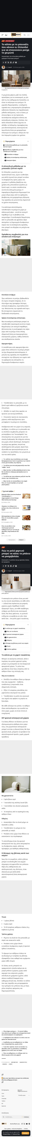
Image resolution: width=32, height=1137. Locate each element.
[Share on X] (8, 62)
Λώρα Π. (10, 67)
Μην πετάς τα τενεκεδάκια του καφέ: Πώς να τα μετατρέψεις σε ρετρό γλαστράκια (14, 482)
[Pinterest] (29, 1124)
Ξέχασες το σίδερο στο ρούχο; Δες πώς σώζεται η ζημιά (10, 508)
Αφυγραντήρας (11, 160)
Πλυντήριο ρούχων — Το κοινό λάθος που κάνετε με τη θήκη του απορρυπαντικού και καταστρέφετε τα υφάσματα (16, 1033)
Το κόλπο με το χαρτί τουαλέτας (15, 628)
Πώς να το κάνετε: (12, 631)
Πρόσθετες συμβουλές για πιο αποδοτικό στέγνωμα (13, 150)
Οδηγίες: (9, 640)
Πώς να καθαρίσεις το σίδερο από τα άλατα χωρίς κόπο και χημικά (14, 1054)
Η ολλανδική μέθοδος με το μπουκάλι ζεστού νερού (15, 146)
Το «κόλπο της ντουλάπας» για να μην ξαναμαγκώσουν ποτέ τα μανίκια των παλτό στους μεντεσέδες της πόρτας (16, 461)
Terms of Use (16, 1134)
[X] (24, 1124)
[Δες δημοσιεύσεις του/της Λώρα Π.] (3, 67)
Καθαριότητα (23, 1062)
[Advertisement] (16, 16)
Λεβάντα (4, 1064)
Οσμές (10, 1064)
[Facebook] (22, 1124)
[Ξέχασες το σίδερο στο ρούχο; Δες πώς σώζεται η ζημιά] (26, 507)
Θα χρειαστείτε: (12, 637)
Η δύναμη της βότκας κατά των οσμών (16, 643)
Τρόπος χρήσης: (12, 649)
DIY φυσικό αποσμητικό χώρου (14, 634)
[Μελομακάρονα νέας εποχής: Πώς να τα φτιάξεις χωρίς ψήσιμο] (26, 517)
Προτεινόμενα (10, 41)
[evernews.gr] (16, 35)
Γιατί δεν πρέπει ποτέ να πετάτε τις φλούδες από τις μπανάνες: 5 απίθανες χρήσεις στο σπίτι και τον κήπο (14, 1048)
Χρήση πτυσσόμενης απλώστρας (17, 157)
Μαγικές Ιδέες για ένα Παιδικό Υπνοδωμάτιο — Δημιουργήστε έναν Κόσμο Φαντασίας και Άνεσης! (11, 497)
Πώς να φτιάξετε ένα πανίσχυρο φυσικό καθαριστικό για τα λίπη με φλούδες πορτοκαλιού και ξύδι (10, 529)
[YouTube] (27, 1124)
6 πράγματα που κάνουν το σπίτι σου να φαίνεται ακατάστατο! (15, 1038)
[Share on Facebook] (6, 62)
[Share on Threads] (11, 62)
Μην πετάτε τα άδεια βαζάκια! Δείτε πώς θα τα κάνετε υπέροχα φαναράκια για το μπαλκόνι (16, 471)
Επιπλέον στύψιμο (12, 154)
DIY (3, 41)
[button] (25, 1133)
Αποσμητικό (14, 1062)
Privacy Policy (6, 1134)
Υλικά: (9, 646)
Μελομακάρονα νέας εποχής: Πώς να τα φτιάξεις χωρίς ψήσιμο (11, 518)
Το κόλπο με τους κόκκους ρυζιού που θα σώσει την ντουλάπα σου (16, 477)
